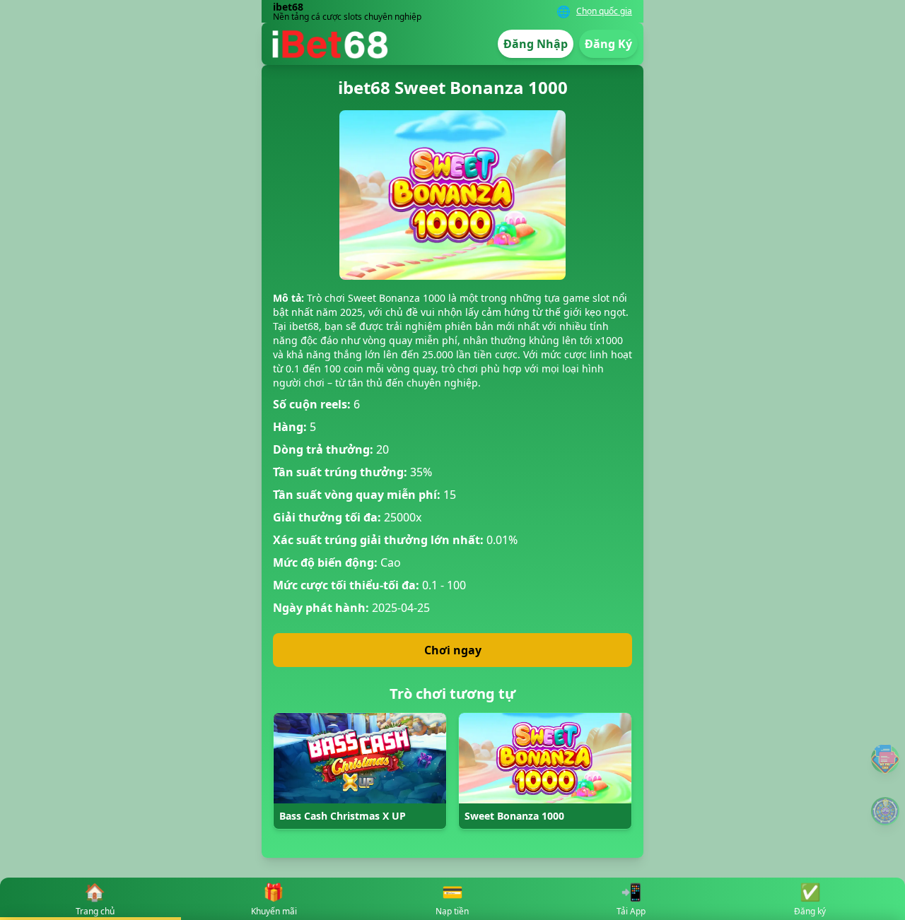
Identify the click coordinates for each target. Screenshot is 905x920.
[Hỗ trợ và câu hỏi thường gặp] (885, 758)
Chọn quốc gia (604, 11)
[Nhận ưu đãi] (885, 811)
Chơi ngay (452, 650)
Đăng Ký (608, 44)
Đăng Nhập (535, 44)
